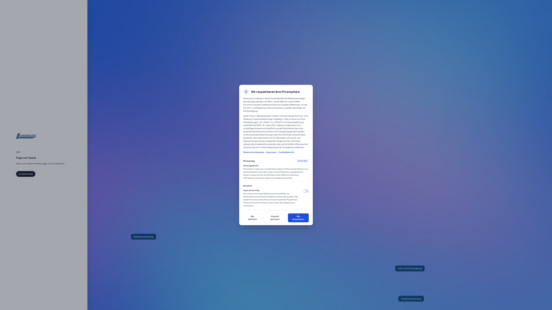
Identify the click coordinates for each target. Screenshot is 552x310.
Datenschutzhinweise (253, 152)
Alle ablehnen (252, 217)
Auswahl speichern (275, 217)
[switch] (305, 191)
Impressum (271, 152)
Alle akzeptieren (298, 217)
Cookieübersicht (286, 152)
